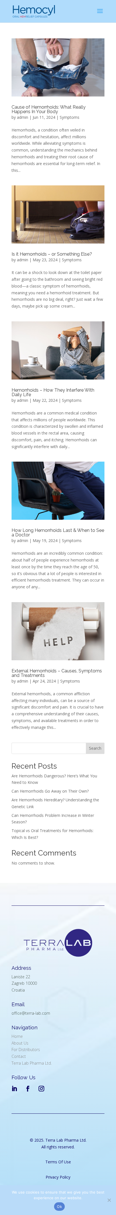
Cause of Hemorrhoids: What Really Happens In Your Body (49, 109)
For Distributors (26, 1049)
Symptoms (69, 117)
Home (17, 1036)
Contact (19, 1056)
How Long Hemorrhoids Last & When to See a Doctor (58, 533)
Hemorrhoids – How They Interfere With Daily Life (53, 392)
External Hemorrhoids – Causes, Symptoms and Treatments (57, 673)
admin (22, 117)
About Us (20, 1043)
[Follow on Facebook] (28, 1088)
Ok (59, 1206)
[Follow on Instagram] (41, 1088)
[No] (109, 1200)
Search (95, 748)
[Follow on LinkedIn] (14, 1088)
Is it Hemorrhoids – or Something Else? (52, 254)
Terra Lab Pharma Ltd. (32, 1063)
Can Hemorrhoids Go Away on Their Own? (50, 791)
